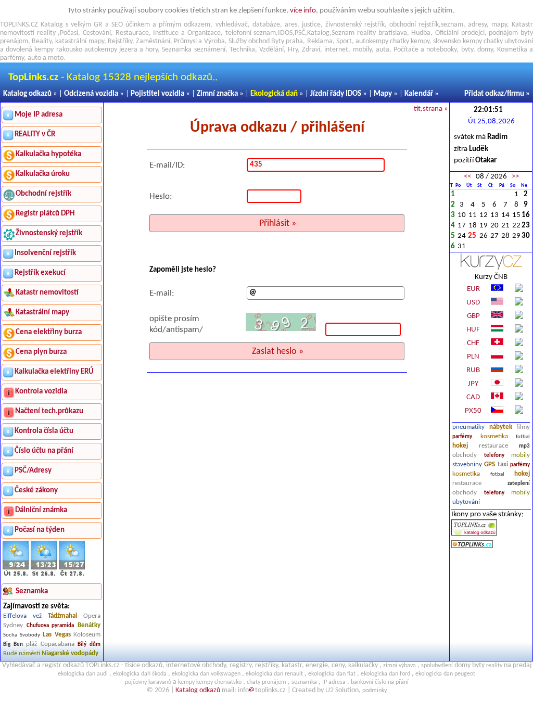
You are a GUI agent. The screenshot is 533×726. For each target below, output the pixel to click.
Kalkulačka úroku (43, 174)
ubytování (466, 502)
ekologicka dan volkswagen (206, 674)
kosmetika (494, 436)
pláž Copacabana (50, 644)
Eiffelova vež (22, 616)
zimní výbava (399, 666)
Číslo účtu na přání (44, 451)
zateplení (518, 484)
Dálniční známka (41, 510)
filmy (523, 427)
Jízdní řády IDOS (335, 94)
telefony (494, 455)
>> (515, 177)
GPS (489, 464)
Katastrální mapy (42, 312)
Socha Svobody (21, 635)
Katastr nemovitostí (47, 293)
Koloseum (86, 634)
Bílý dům (89, 644)
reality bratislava (382, 33)
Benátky (89, 625)
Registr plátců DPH (45, 214)
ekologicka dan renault (274, 674)
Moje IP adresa (38, 115)
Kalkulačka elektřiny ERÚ (54, 372)
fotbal (523, 437)
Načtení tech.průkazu (49, 411)
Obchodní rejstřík (43, 194)
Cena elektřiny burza (49, 332)
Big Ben (13, 644)
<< (467, 177)
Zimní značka (217, 94)
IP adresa (334, 682)
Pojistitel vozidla (157, 94)
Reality (42, 41)
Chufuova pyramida (50, 626)
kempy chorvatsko (219, 682)
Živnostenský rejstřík (49, 233)
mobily (520, 455)
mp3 (524, 446)
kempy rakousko (58, 49)
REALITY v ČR (35, 134)
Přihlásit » (277, 223)
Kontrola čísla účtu (44, 431)
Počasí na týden (40, 530)
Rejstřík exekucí (40, 273)
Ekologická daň (274, 94)
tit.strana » (431, 109)
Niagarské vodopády (70, 653)
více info (303, 11)
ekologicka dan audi (83, 674)
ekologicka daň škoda (140, 674)
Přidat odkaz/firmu (494, 94)
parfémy (462, 437)
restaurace (493, 445)
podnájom (503, 33)
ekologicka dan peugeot (445, 674)
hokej (460, 445)
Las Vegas (57, 634)
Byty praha (287, 41)
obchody (464, 455)
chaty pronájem (266, 682)
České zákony (36, 490)
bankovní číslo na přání (380, 682)
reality (46, 33)
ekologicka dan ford (385, 674)
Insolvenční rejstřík (45, 253)
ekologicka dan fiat (332, 674)
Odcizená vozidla (91, 94)
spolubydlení (437, 666)
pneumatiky (468, 427)
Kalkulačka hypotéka (48, 154)
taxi (503, 464)
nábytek (500, 427)
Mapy (383, 94)
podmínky (374, 690)
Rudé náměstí (21, 653)
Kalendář (418, 94)
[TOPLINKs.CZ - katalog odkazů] (474, 534)
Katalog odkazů (27, 94)
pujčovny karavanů (148, 682)
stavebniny (467, 464)
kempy (420, 41)
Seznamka (177, 49)
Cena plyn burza (41, 352)
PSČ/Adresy (33, 471)
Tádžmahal (62, 616)
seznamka (304, 682)
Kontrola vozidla (41, 392)
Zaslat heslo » (277, 351)
